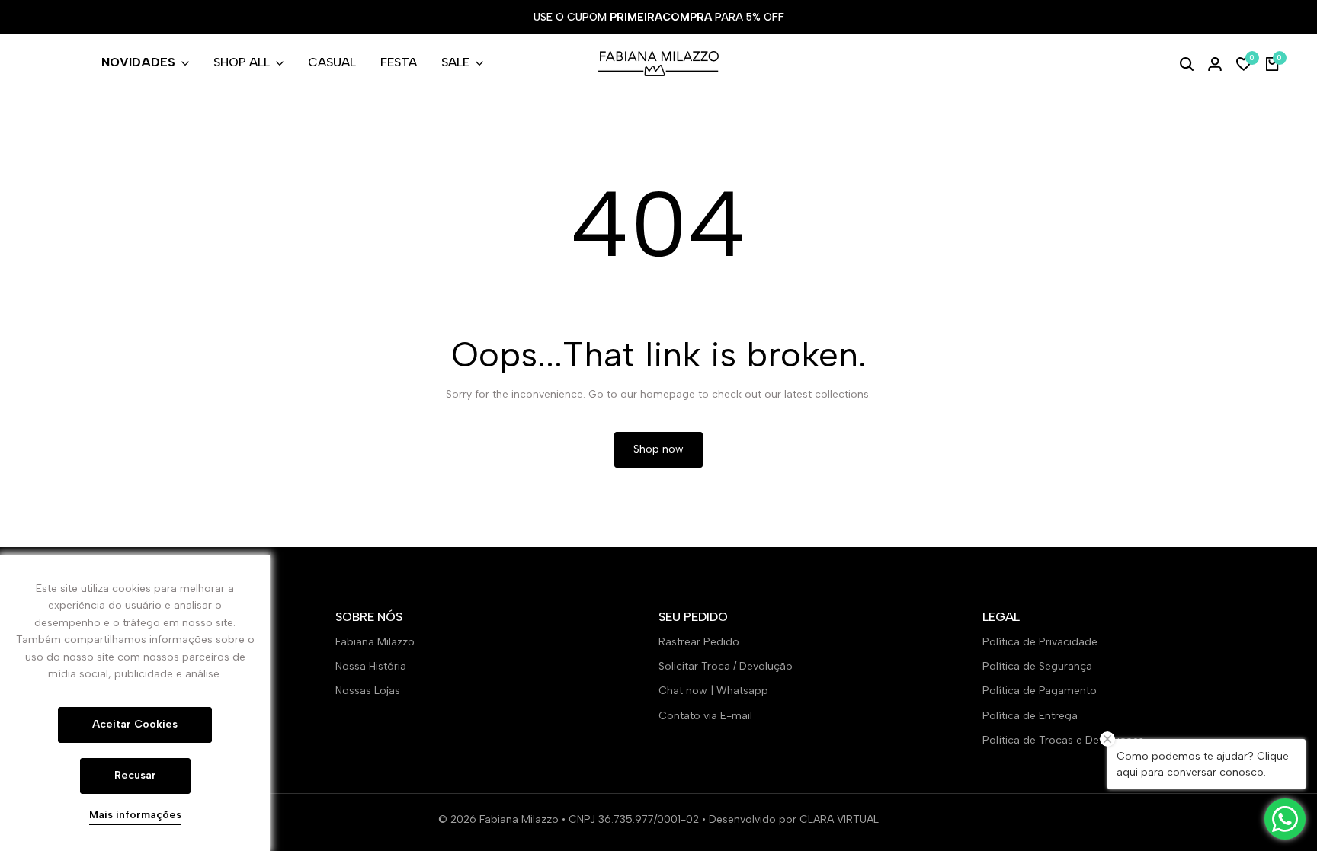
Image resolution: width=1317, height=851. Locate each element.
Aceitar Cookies (135, 724)
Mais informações (135, 815)
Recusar (135, 775)
